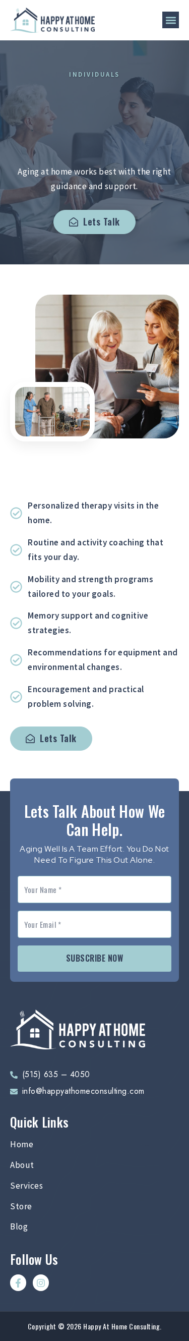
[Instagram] (41, 1282)
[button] (170, 20)
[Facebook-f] (18, 1282)
